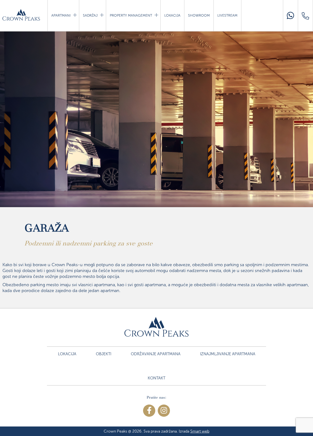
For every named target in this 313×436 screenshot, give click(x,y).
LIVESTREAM (227, 15)
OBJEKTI (103, 354)
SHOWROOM (199, 15)
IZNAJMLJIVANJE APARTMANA (227, 354)
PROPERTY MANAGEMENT (131, 15)
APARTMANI (61, 15)
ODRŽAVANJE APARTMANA (155, 354)
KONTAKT (156, 378)
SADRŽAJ (91, 15)
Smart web (199, 431)
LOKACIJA (172, 15)
